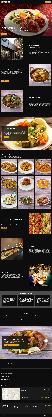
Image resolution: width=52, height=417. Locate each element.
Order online (47, 397)
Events (15, 406)
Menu (15, 405)
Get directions (46, 389)
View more (4, 302)
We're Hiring (26, 406)
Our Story (34, 405)
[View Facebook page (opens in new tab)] (1, 415)
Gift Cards (35, 406)
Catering (25, 405)
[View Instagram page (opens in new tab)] (3, 415)
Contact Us (16, 407)
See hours (42, 397)
